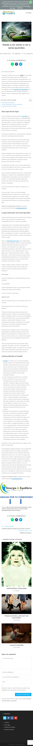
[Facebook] (8, 718)
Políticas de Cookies (9, 729)
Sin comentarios (28, 53)
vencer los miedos (16, 510)
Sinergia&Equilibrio (6, 510)
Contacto (6, 722)
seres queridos (24, 508)
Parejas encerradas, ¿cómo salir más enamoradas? (16, 617)
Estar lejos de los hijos (8, 102)
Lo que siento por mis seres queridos (12, 104)
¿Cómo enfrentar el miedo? (9, 106)
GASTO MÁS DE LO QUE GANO (16, 588)
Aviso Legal (7, 725)
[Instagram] (12, 718)
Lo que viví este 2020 (16, 645)
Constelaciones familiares (20, 507)
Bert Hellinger (10, 507)
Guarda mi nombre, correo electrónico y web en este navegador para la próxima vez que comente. (16, 689)
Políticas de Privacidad (9, 727)
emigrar (8, 508)
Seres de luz (17, 508)
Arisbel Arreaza (6, 53)
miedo (21, 75)
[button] (29, 100)
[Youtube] (15, 718)
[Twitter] (4, 718)
